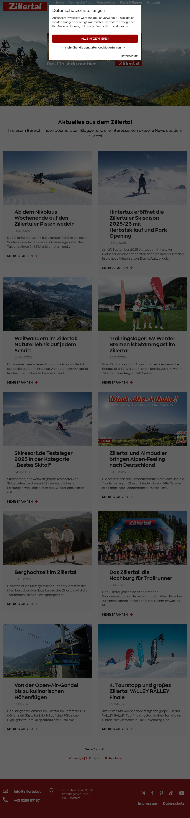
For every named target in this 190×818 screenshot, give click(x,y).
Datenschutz (129, 56)
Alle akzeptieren (95, 38)
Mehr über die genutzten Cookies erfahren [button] (93, 47)
